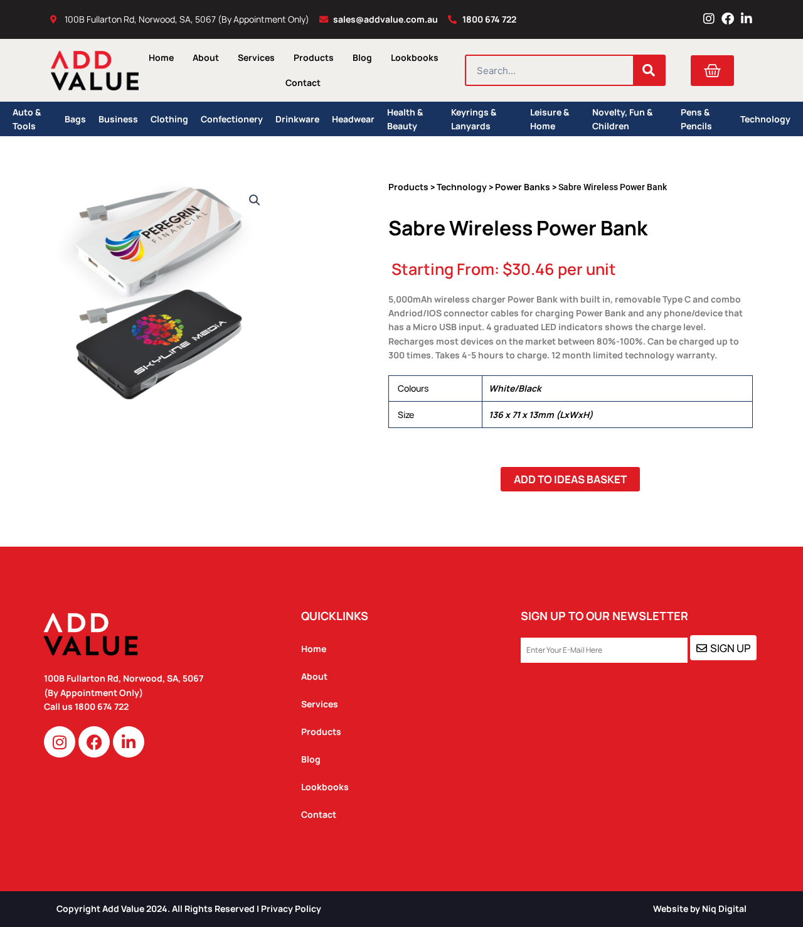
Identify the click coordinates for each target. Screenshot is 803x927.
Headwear (353, 119)
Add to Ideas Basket (570, 479)
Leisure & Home (549, 119)
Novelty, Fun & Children (622, 119)
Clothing (169, 119)
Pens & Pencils (696, 119)
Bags (75, 119)
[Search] (648, 70)
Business (118, 119)
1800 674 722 (102, 706)
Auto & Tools (27, 119)
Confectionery (232, 119)
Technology (765, 119)
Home (161, 57)
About (206, 57)
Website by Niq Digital (700, 908)
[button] (254, 200)
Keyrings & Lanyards (473, 119)
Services (256, 57)
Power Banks (522, 187)
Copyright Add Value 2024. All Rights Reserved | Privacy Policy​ (188, 908)
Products (314, 57)
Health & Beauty (405, 119)
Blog (362, 57)
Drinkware (297, 119)
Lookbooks (415, 57)
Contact (303, 82)
